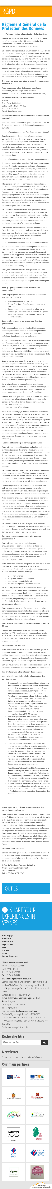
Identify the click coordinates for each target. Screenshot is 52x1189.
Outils (11, 888)
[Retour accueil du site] (40, 1185)
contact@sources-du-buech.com (19, 978)
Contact (5, 953)
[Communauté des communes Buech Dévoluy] (37, 1115)
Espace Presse (7, 941)
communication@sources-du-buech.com (22, 1011)
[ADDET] (14, 1134)
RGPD (4, 947)
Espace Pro (6, 938)
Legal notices (7, 944)
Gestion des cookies (10, 956)
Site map (5, 950)
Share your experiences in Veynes (19, 915)
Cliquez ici (5, 1057)
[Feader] (37, 1078)
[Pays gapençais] (14, 1115)
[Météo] (32, 2)
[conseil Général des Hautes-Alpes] (37, 1096)
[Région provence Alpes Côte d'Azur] (14, 1096)
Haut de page (7, 935)
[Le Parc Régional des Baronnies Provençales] (37, 1134)
